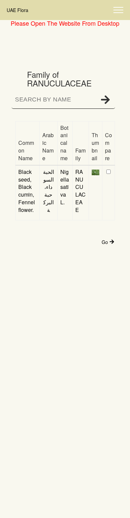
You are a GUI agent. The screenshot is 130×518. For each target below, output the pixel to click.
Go (105, 242)
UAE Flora (17, 10)
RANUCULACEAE (80, 191)
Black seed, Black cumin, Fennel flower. (26, 191)
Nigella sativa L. (64, 187)
